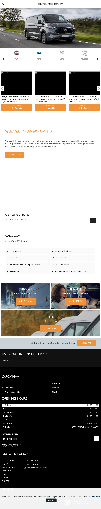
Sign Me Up (87, 343)
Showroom (14, 155)
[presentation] (2, 88)
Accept (51, 500)
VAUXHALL (6, 361)
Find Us (55, 392)
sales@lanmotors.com (36, 468)
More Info (75, 301)
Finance (55, 388)
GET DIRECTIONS (17, 214)
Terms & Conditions (13, 392)
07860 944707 (32, 464)
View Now (25, 301)
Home (7, 383)
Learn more (94, 497)
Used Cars (56, 383)
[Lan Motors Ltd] (50, 4)
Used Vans (9, 388)
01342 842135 (32, 461)
